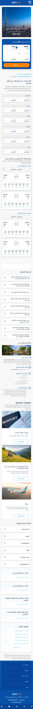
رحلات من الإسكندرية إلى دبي (20, 643)
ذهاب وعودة (24, 42)
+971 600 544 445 (16, 702)
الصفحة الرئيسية (27, 74)
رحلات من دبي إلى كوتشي (21, 634)
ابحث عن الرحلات (16, 65)
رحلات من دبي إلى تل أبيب (21, 640)
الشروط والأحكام (13, 700)
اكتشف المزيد (21, 441)
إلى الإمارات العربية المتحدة (25, 76)
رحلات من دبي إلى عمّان (22, 618)
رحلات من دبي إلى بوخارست (21, 631)
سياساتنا (22, 700)
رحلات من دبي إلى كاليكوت (21, 637)
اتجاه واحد (15, 42)
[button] (16, 278)
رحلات (20, 74)
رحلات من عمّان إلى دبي (22, 577)
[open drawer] (29, 2)
